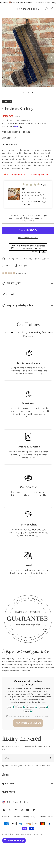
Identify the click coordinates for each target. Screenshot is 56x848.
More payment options (28, 237)
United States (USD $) (15, 802)
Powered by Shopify (33, 834)
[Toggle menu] (3, 9)
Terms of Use (32, 766)
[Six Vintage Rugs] (28, 9)
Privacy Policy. (44, 766)
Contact (5, 817)
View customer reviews (28, 723)
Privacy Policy (29, 817)
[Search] (46, 9)
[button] (28, 194)
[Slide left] (24, 92)
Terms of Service (46, 817)
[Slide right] (32, 92)
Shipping (6, 120)
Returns (16, 817)
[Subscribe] (50, 758)
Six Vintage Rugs (16, 834)
